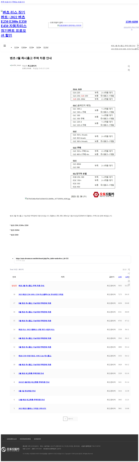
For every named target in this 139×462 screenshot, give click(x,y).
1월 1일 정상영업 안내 (27, 391)
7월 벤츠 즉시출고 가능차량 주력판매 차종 (35, 321)
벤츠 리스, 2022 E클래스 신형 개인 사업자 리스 (37, 329)
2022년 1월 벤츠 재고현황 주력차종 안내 (34, 382)
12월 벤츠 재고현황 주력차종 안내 (32, 400)
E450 (38, 47)
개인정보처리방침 (25, 439)
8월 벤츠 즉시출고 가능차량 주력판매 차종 (35, 312)
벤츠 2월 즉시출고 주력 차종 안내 (32, 286)
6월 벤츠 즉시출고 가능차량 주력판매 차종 (35, 338)
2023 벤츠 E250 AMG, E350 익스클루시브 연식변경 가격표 (41, 294)
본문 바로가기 (6, 2)
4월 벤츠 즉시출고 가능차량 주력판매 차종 (35, 365)
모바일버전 (37, 439)
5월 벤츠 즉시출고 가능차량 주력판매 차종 (35, 347)
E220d (46, 47)
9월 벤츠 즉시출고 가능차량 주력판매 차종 (35, 303)
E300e (24, 47)
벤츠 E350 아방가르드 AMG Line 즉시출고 (35, 356)
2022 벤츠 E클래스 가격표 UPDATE (32, 408)
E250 (16, 47)
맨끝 (75, 419)
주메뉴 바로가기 (18, 2)
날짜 (127, 277)
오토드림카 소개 (12, 439)
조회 (120, 277)
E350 (31, 47)
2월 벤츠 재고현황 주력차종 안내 (31, 373)
